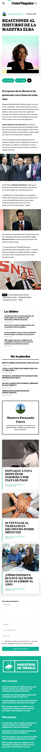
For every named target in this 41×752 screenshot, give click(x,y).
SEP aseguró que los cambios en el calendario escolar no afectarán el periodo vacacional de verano (18, 342)
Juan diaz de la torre (10, 300)
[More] (29, 80)
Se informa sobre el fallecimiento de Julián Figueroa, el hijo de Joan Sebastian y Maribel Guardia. (19, 318)
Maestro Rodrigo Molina (14, 485)
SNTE (20, 300)
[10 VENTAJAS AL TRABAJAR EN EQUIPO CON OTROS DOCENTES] (20, 505)
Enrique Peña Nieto (25, 297)
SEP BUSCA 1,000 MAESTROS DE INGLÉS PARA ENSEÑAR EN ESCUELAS (20, 377)
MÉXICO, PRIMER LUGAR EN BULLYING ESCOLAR (20, 363)
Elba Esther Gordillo (10, 297)
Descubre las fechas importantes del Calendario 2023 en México (19, 326)
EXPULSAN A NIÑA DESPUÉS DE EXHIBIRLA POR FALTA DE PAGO (18, 475)
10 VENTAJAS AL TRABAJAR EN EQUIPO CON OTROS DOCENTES (19, 527)
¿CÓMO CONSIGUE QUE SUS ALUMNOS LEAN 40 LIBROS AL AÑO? (19, 579)
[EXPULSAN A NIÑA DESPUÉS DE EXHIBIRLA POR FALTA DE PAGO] (20, 453)
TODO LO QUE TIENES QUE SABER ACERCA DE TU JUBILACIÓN (20, 369)
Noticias (7, 68)
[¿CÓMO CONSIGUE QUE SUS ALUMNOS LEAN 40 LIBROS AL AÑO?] (20, 557)
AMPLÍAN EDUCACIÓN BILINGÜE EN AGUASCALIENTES (15, 392)
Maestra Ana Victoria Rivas (15, 537)
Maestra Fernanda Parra (15, 14)
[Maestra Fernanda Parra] (4, 14)
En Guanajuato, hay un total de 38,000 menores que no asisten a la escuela (20, 333)
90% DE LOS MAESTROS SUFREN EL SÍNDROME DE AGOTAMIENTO (20, 384)
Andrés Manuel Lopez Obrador (19, 295)
